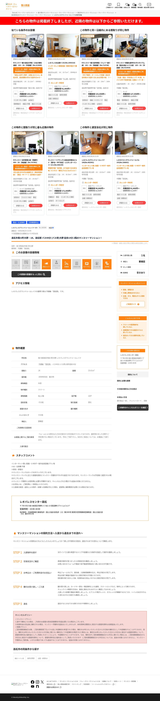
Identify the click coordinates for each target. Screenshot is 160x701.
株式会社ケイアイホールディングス (27, 114)
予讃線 (41, 364)
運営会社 (50, 684)
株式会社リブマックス (63, 209)
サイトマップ (76, 684)
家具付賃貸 (30, 658)
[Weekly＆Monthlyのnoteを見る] (37, 686)
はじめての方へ (52, 681)
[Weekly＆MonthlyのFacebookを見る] (32, 682)
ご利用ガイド (131, 304)
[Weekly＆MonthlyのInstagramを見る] (37, 682)
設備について (107, 681)
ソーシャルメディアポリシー (102, 684)
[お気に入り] (41, 36)
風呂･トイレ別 (19, 658)
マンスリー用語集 (130, 681)
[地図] (51, 228)
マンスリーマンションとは (69, 681)
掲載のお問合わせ (53, 687)
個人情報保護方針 (64, 684)
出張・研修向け (43, 658)
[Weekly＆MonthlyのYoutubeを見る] (32, 686)
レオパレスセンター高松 (64, 107)
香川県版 (25, 5)
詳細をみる (20, 108)
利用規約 (87, 684)
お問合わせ (36, 108)
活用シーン (117, 681)
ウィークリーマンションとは (90, 681)
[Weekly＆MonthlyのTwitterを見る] (42, 682)
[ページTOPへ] (147, 697)
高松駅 (47, 364)
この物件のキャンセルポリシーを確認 (132, 407)
